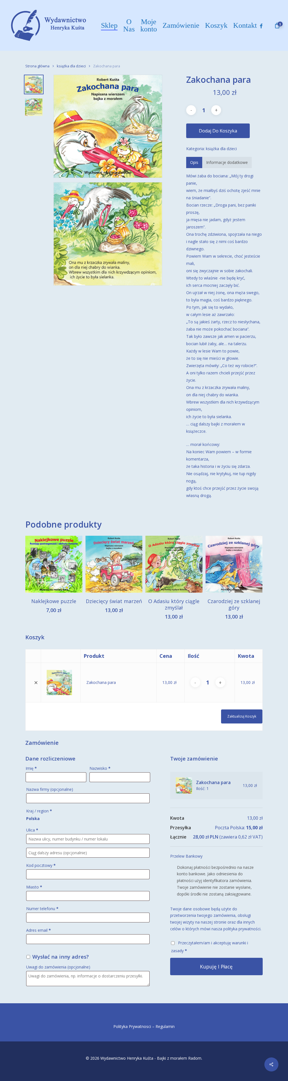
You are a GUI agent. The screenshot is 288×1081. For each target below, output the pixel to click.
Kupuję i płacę (216, 966)
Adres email (38, 930)
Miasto (34, 887)
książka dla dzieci (71, 65)
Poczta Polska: (239, 828)
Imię (31, 768)
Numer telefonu (42, 908)
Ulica (32, 830)
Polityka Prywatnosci (132, 1026)
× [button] (36, 682)
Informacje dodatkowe (227, 162)
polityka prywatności (241, 928)
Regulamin (165, 1026)
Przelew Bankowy (186, 856)
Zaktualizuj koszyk (241, 716)
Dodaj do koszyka (218, 131)
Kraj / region (39, 811)
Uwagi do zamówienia (58, 967)
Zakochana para (101, 682)
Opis (194, 162)
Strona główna (37, 65)
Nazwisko (100, 768)
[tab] (194, 162)
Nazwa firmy (49, 789)
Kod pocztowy (41, 865)
